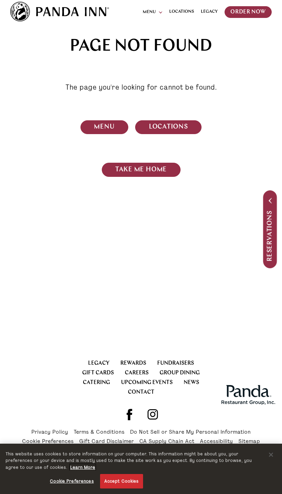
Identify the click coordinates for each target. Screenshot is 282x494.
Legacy (209, 11)
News (191, 382)
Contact (141, 392)
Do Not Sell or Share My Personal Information (190, 432)
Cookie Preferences (48, 441)
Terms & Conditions (99, 432)
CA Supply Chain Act (166, 441)
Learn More (82, 467)
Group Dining (180, 373)
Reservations (270, 236)
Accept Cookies (121, 481)
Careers (137, 373)
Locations (181, 11)
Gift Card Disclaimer (106, 441)
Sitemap (249, 441)
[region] (141, 469)
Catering (96, 382)
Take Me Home (141, 170)
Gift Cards (98, 373)
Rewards (133, 363)
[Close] (271, 454)
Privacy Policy (49, 432)
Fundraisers (175, 363)
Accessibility (216, 441)
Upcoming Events (147, 382)
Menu (149, 12)
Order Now (248, 12)
